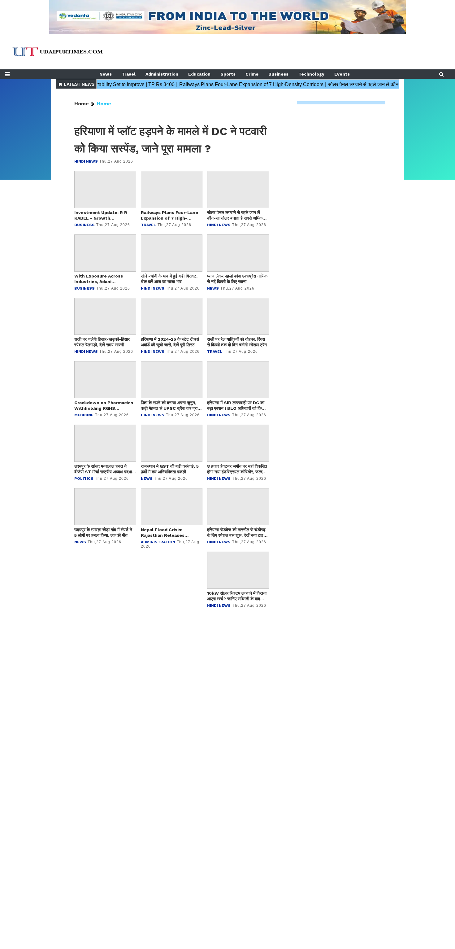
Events (342, 74)
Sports (228, 74)
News (105, 74)
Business (278, 74)
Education (199, 74)
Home (81, 104)
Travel (129, 74)
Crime (251, 74)
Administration (161, 74)
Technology (311, 74)
